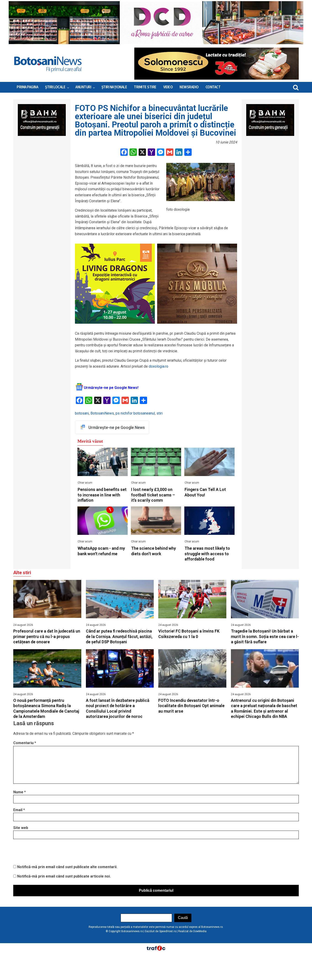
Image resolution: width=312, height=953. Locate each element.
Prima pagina (27, 87)
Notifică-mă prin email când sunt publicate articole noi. (64, 876)
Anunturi (83, 87)
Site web (20, 828)
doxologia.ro (158, 366)
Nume (19, 792)
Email (19, 810)
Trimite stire (145, 87)
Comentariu (24, 743)
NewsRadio (189, 87)
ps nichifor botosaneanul (135, 413)
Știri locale (55, 87)
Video (168, 87)
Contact (213, 87)
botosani (82, 413)
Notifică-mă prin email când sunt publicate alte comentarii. (67, 867)
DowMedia (199, 931)
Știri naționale (114, 87)
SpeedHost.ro (167, 931)
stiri (159, 413)
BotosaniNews (102, 413)
